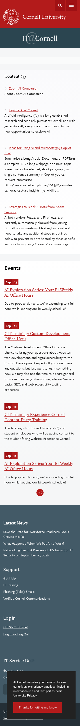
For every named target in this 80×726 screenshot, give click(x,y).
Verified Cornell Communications (26, 598)
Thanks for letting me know (38, 707)
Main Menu (71, 5)
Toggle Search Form (60, 5)
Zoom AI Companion (23, 88)
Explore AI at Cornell (23, 110)
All (39, 492)
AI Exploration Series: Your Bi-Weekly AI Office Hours (38, 292)
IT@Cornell (40, 38)
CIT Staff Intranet (15, 626)
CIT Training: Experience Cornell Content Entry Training (34, 417)
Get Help (9, 578)
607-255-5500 (13, 670)
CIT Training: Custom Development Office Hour (37, 336)
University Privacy (25, 695)
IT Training (10, 584)
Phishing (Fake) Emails (18, 591)
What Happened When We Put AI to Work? (33, 543)
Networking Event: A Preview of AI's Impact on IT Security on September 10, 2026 (38, 552)
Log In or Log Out (16, 634)
